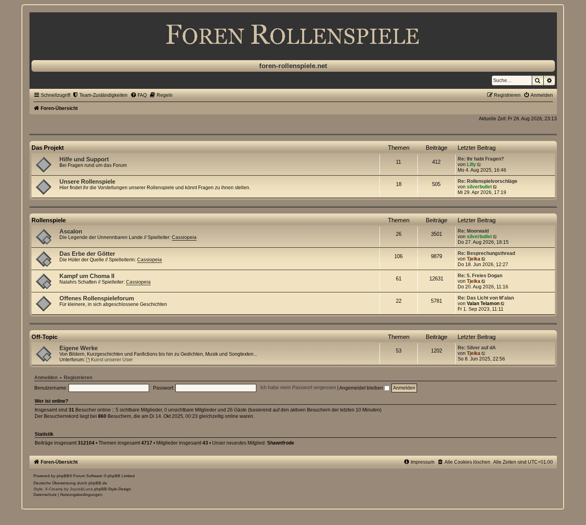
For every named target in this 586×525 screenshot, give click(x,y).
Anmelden (45, 377)
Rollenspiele (48, 220)
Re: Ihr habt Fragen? (481, 159)
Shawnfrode (280, 443)
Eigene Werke (78, 348)
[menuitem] (100, 95)
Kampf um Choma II (86, 276)
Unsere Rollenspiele (87, 181)
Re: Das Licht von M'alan (486, 298)
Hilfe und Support (84, 159)
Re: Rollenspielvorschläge (487, 181)
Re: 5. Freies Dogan (480, 275)
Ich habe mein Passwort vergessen (298, 388)
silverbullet (479, 187)
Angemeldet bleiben (361, 388)
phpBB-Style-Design (112, 489)
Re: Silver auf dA (477, 348)
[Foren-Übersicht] (293, 34)
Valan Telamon (483, 303)
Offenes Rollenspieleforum (96, 298)
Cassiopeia (184, 237)
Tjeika (473, 259)
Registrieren (78, 377)
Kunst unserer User (112, 359)
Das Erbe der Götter (87, 254)
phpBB (63, 476)
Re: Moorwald (473, 231)
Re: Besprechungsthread (486, 253)
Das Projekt (47, 147)
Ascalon (70, 231)
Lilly (471, 164)
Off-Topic (44, 336)
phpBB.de (97, 483)
